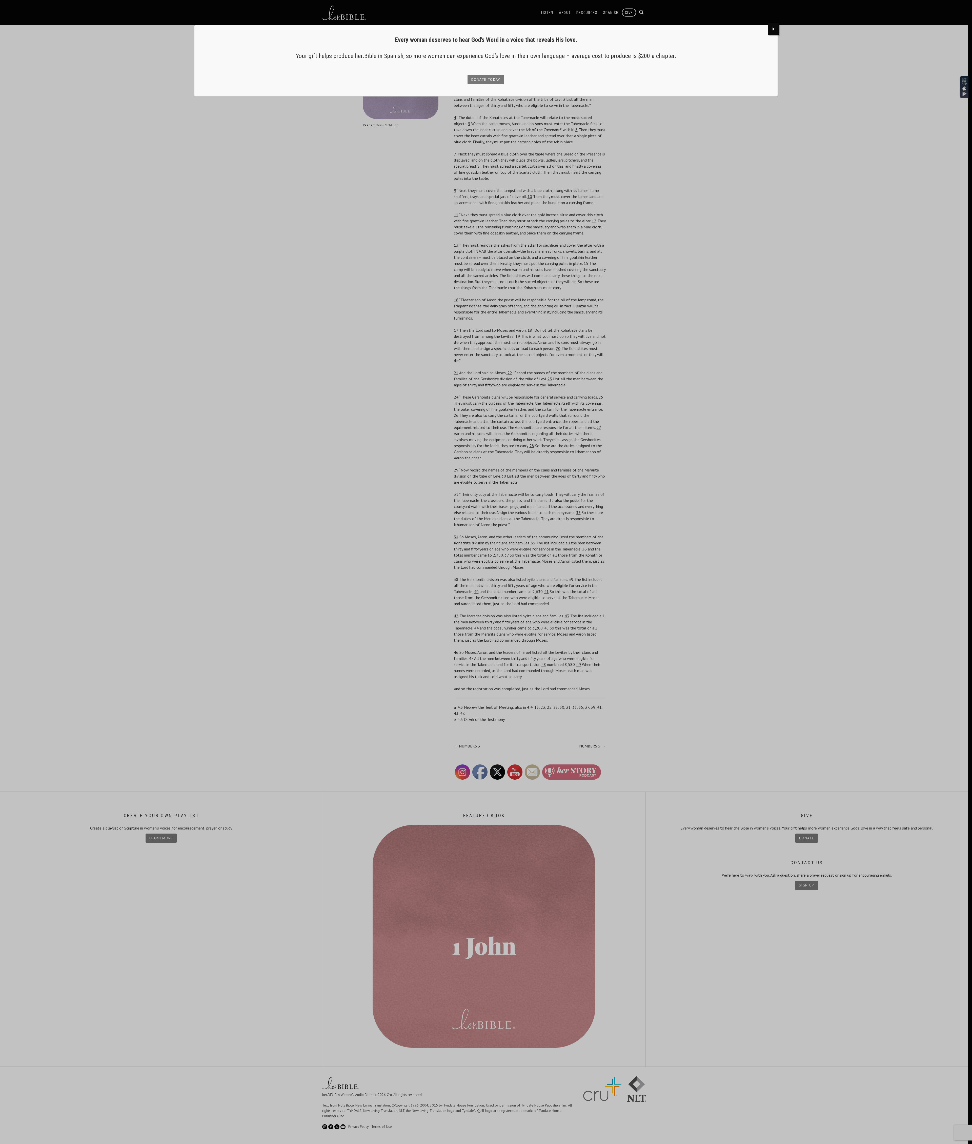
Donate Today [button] (485, 79)
